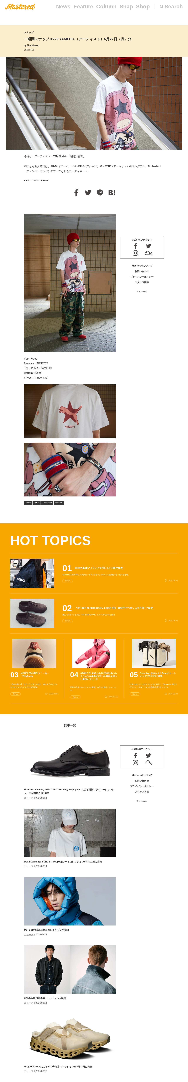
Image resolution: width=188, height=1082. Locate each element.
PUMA (37, 503)
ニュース (28, 798)
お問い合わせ (142, 271)
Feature (83, 7)
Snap (126, 7)
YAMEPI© (58, 503)
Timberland (47, 503)
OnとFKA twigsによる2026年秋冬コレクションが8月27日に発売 (58, 1066)
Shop (143, 7)
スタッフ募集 (142, 282)
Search (173, 7)
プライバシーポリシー (142, 276)
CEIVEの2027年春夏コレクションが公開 (45, 998)
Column (106, 7)
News (63, 7)
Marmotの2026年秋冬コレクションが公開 (46, 930)
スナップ (28, 32)
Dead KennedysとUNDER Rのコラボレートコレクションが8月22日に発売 (63, 861)
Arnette (28, 503)
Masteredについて (142, 265)
